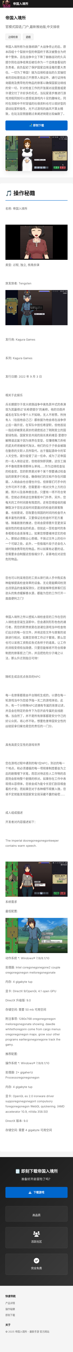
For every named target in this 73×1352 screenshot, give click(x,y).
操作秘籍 (10, 1309)
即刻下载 (10, 1315)
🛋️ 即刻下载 (36, 125)
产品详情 (10, 1303)
